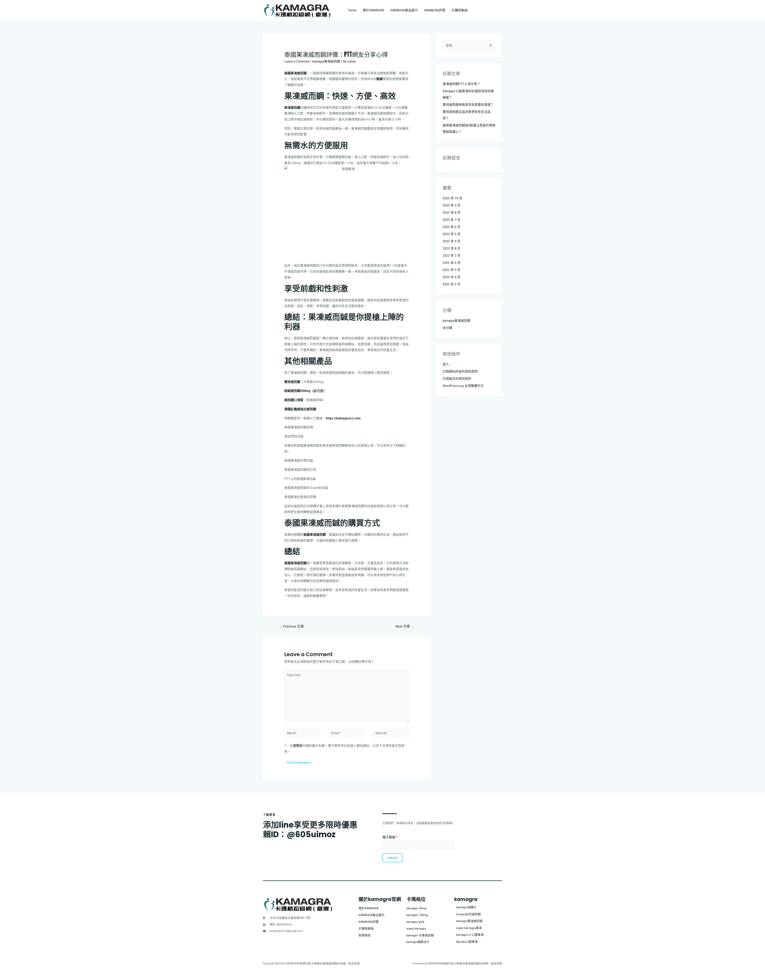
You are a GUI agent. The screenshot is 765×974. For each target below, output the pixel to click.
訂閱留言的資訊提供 (457, 379)
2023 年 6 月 (451, 227)
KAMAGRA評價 (434, 10)
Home (352, 10)
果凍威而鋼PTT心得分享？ (461, 84)
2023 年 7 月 (451, 220)
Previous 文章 (291, 626)
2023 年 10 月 (452, 198)
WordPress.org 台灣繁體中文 (463, 386)
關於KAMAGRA (373, 10)
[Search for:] (469, 45)
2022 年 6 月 (451, 263)
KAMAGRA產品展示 (404, 10)
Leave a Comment (296, 61)
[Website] (391, 734)
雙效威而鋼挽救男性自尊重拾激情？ (468, 105)
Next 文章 (404, 626)
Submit (392, 858)
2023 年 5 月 (451, 234)
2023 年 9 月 (451, 205)
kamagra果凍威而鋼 (326, 61)
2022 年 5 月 (451, 270)
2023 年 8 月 (451, 212)
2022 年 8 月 (451, 248)
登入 (446, 364)
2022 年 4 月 (451, 277)
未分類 (447, 328)
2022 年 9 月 (451, 241)
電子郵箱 (389, 837)
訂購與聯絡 (460, 10)
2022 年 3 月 (451, 284)
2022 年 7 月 (451, 255)
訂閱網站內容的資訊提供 (460, 371)
